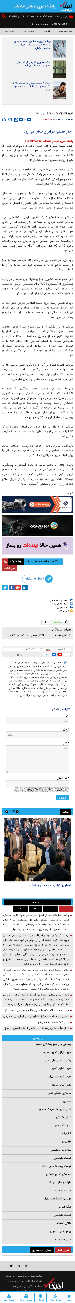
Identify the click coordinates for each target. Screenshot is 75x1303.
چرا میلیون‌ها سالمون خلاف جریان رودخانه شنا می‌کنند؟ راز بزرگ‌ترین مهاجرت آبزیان (32, 45)
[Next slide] (6, 811)
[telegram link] (19, 1266)
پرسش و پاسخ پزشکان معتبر (53, 1044)
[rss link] (26, 1266)
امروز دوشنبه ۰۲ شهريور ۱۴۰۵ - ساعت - (46, 16)
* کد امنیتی (63, 778)
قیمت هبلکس (62, 1158)
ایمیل (66, 729)
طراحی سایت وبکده (59, 1182)
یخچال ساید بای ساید (57, 1060)
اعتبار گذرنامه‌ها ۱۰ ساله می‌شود (53, 1022)
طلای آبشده (63, 1223)
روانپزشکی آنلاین (60, 1231)
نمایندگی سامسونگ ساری (55, 1109)
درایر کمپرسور (63, 1125)
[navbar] (71, 16)
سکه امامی (64, 1206)
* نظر (66, 743)
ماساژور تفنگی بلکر (60, 1093)
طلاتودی (66, 1141)
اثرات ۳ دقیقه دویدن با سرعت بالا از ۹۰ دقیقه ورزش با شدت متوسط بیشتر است (31, 86)
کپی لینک (9, 568)
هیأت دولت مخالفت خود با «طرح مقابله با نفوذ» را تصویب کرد (36, 1010)
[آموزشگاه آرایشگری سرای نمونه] (37, 545)
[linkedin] (25, 587)
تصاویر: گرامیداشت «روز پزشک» (50, 885)
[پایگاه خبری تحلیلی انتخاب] (66, 6)
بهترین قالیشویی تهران (57, 1198)
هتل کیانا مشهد (61, 1084)
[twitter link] (11, 1266)
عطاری (67, 1101)
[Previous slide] (17, 811)
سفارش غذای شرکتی (58, 1174)
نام (67, 715)
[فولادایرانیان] (37, 504)
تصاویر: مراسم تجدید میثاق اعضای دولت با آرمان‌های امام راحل (36, 1016)
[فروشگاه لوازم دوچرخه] (37, 525)
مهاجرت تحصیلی (60, 1149)
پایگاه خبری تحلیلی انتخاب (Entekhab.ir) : (48, 141)
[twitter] (5, 587)
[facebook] (12, 587)
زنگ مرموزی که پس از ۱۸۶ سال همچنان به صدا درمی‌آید (34, 64)
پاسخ (19, 654)
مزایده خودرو (63, 1190)
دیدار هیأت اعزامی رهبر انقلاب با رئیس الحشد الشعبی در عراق (37, 1028)
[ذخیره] (16, 120)
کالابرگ (66, 1133)
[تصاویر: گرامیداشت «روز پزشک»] (37, 849)
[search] (4, 16)
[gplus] (18, 587)
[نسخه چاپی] (4, 119)
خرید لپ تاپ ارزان (59, 1076)
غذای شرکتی (63, 1117)
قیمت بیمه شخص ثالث (56, 1166)
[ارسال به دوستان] (10, 119)
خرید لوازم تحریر (61, 1068)
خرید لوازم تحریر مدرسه (56, 1052)
